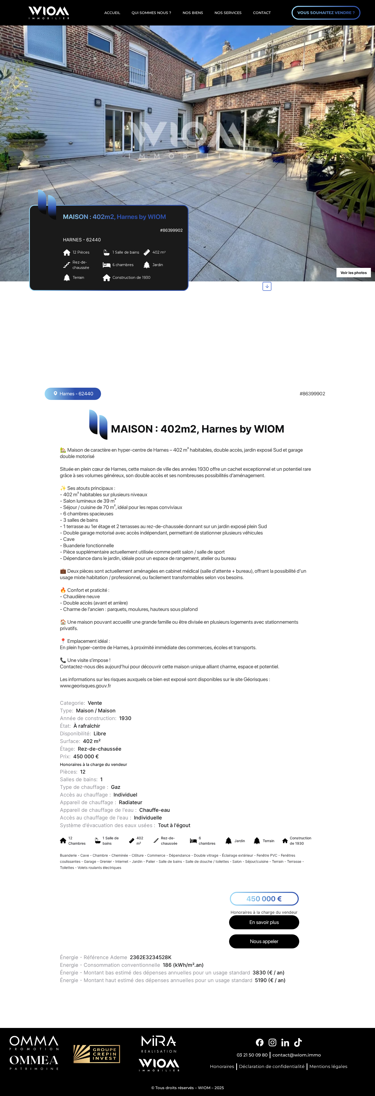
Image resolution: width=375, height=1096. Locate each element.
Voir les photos (354, 272)
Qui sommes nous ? (151, 12)
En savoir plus (264, 922)
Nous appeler (264, 941)
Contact (262, 12)
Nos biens (193, 12)
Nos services (228, 12)
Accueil (112, 12)
